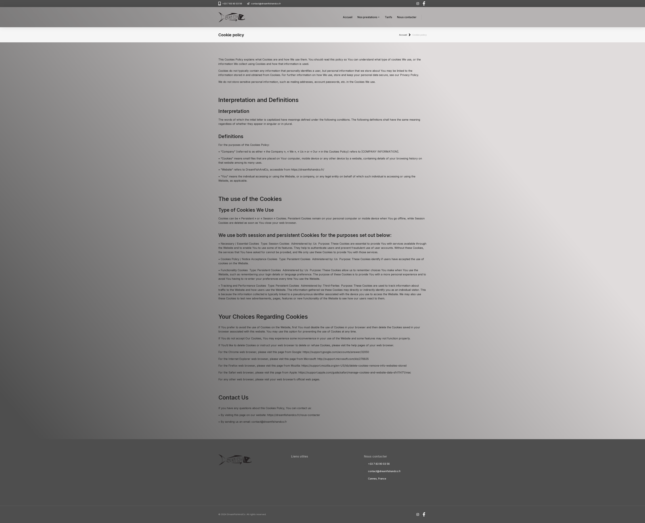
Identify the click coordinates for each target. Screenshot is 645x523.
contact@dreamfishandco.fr (266, 3)
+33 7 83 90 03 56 (232, 3)
